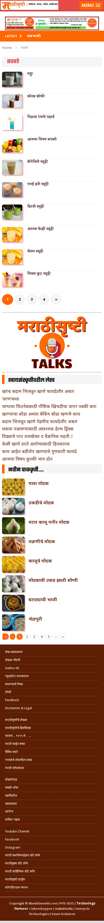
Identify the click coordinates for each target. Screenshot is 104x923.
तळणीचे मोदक (42, 541)
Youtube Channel (17, 831)
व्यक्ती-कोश (11, 787)
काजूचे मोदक (40, 561)
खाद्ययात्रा (11, 804)
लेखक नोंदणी (12, 660)
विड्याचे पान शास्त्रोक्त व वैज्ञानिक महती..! (37, 436)
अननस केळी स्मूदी (40, 229)
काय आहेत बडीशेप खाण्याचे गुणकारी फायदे (39, 451)
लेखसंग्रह (11, 779)
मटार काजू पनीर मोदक (49, 522)
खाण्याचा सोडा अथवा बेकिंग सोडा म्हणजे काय (41, 414)
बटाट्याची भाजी (43, 599)
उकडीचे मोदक (41, 503)
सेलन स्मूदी (35, 251)
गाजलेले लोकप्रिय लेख (18, 760)
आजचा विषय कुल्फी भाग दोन (27, 459)
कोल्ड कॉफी (36, 96)
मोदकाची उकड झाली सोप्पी (53, 580)
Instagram (12, 847)
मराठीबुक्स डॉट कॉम (16, 863)
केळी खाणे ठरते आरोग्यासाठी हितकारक (36, 444)
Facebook (12, 839)
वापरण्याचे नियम (14, 684)
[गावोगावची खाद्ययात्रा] (52, 12)
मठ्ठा (30, 74)
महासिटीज (11, 795)
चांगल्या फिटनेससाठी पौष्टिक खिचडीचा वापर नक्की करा (49, 406)
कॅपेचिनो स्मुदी (37, 162)
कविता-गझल (12, 819)
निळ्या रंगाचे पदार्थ (40, 117)
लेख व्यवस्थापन (13, 652)
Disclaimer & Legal (18, 708)
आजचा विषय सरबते (42, 139)
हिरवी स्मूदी (35, 207)
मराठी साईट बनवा (15, 744)
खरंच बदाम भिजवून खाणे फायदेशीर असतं (38, 391)
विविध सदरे (11, 752)
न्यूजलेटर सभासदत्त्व (17, 676)
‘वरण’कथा (10, 399)
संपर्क (8, 692)
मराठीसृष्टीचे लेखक (16, 720)
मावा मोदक (39, 483)
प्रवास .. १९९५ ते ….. (18, 736)
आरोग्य (9, 811)
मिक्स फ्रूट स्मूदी (38, 274)
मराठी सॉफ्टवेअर (14, 768)
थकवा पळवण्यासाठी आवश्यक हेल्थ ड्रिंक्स (37, 429)
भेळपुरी (35, 619)
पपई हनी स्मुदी (37, 184)
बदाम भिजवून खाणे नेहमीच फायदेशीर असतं (39, 421)
